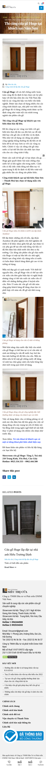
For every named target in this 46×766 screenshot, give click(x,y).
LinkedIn (14, 477)
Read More (9, 567)
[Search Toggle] (39, 3)
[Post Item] (23, 519)
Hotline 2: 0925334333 (12, 625)
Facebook (4, 477)
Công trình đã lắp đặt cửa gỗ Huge (17, 87)
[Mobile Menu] (41, 8)
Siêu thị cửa (12, 84)
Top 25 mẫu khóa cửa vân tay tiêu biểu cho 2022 (24, 674)
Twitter (9, 477)
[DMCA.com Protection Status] (9, 657)
